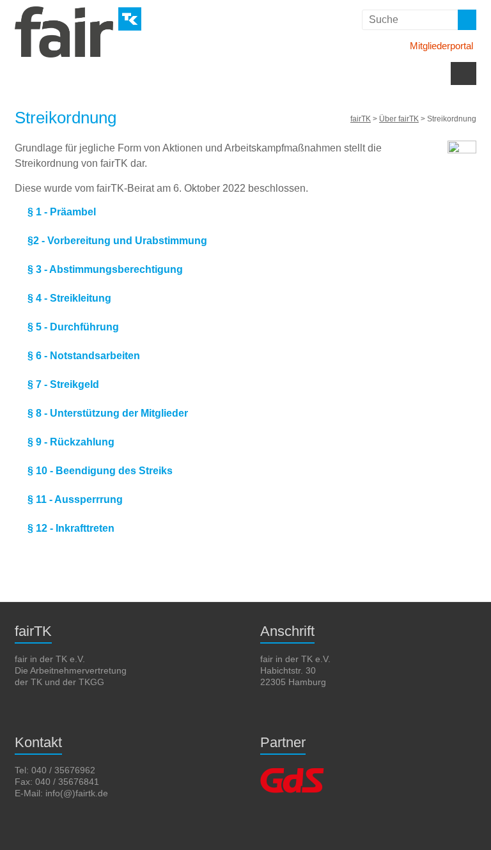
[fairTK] (78, 12)
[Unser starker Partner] (292, 770)
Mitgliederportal (441, 45)
